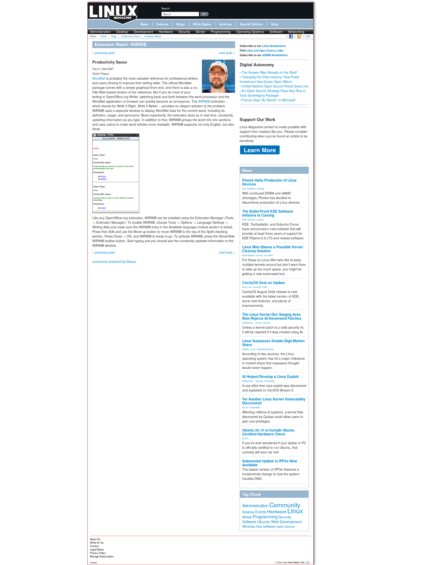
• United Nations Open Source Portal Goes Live (274, 86)
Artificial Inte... (248, 322)
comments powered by (114, 261)
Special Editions (251, 24)
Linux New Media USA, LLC (296, 562)
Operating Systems (250, 31)
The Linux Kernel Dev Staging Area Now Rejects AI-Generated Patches (271, 316)
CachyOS (257, 287)
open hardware (249, 188)
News (144, 24)
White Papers (202, 24)
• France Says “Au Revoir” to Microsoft (267, 100)
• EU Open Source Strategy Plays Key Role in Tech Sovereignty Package (273, 93)
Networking (296, 31)
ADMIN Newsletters (275, 55)
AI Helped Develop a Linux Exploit (270, 376)
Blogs (180, 24)
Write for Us (97, 542)
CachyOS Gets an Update (263, 282)
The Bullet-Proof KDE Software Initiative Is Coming (267, 213)
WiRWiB (204, 101)
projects (260, 219)
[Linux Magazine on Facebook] (290, 36)
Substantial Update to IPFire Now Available (269, 462)
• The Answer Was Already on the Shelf (268, 72)
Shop (274, 24)
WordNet (98, 78)
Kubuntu (251, 219)
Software (276, 31)
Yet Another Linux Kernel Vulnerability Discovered (273, 401)
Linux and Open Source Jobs (264, 50)
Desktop (122, 31)
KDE (244, 219)
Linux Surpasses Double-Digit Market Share (273, 342)
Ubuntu (245, 438)
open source (285, 526)
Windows (248, 526)
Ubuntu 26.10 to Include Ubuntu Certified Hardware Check (268, 432)
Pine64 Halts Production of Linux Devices (269, 182)
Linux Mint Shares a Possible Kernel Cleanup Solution (272, 248)
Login (307, 36)
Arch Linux (247, 287)
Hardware (166, 31)
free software (266, 526)
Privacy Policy (98, 553)
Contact (94, 546)
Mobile (247, 517)
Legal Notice (97, 549)
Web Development (286, 521)
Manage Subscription (101, 556)
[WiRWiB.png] (115, 172)
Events (260, 511)
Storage (260, 188)
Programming (221, 31)
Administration (100, 31)
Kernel (259, 255)
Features (162, 24)
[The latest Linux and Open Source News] (299, 36)
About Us (95, 539)
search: (165, 8)
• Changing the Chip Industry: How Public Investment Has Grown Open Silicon (270, 79)
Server (200, 31)
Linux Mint (268, 255)
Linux (253, 349)
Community (284, 504)
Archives (225, 24)
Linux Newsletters (274, 46)
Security (184, 31)
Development (143, 31)
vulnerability (269, 381)
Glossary (93, 562)
